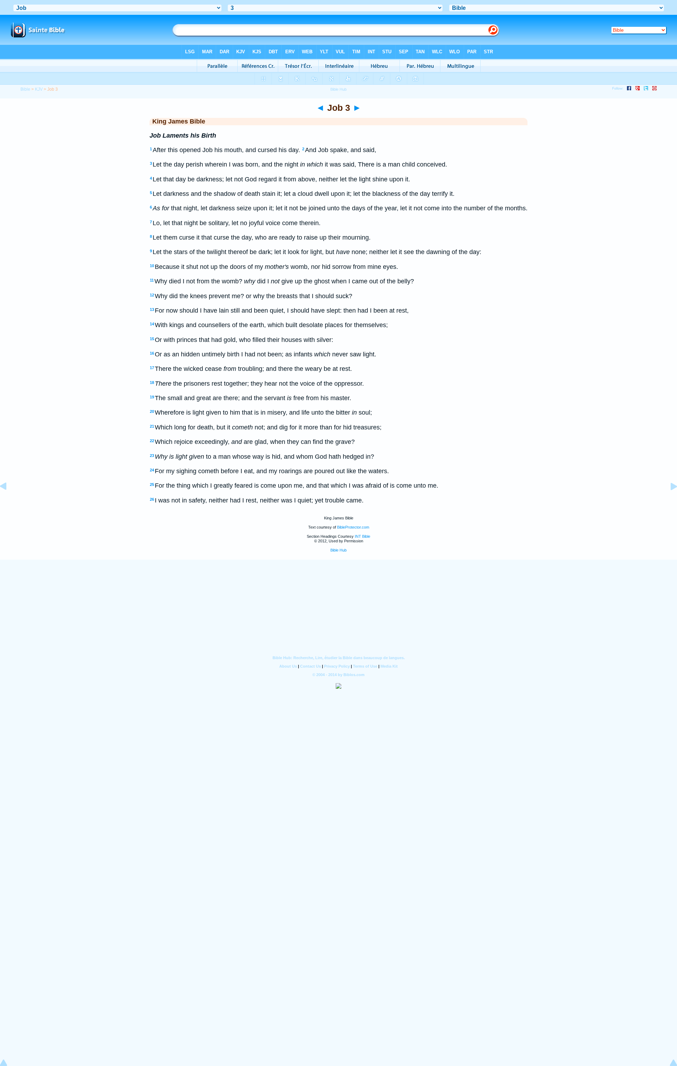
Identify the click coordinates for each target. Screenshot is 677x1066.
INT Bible (362, 536)
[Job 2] (9, 502)
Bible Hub (338, 550)
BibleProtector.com (353, 527)
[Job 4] (668, 502)
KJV (39, 89)
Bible (25, 89)
